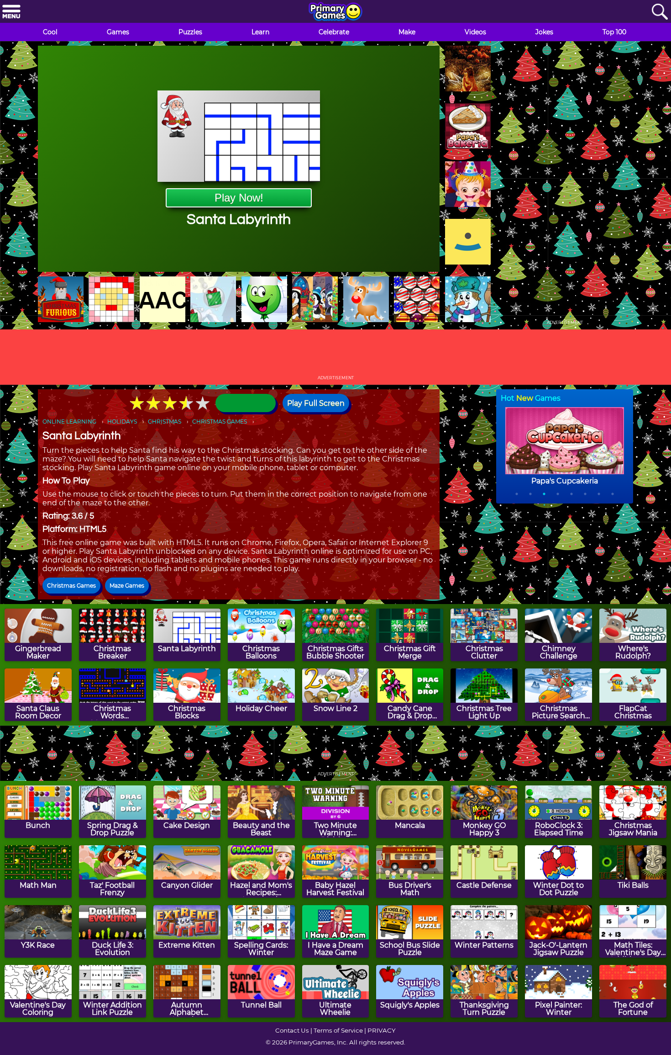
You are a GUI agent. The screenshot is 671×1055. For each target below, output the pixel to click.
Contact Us (292, 1030)
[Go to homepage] (335, 12)
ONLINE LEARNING (69, 421)
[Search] (659, 12)
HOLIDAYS (122, 421)
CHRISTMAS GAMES (219, 421)
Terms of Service (338, 1030)
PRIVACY (381, 1030)
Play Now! (239, 197)
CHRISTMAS (164, 421)
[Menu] (11, 12)
